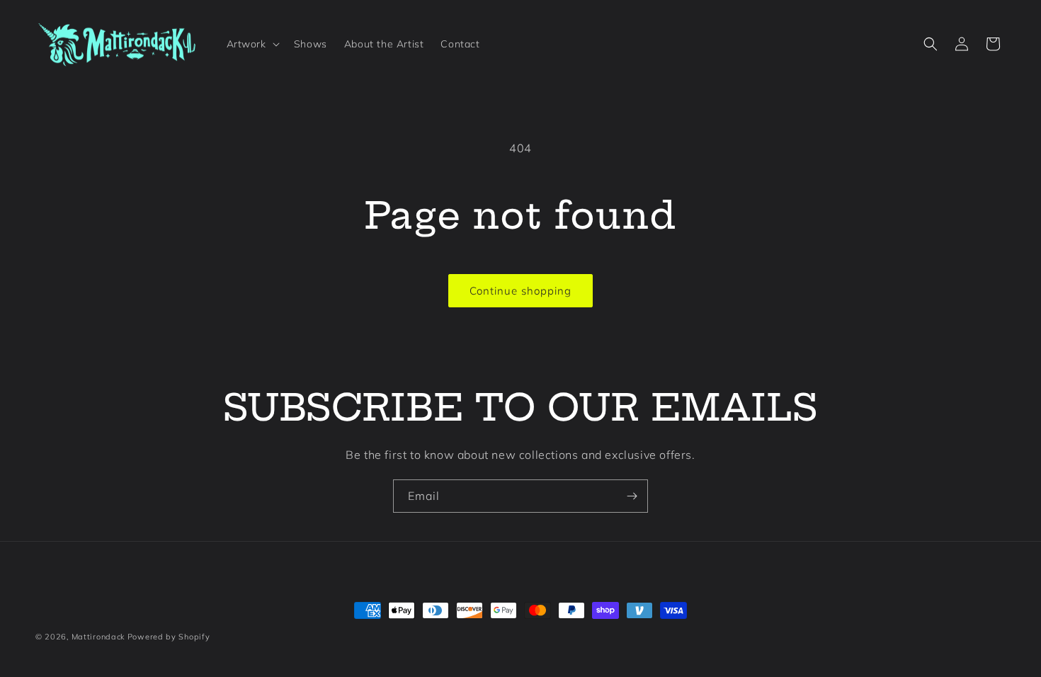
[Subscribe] (631, 496)
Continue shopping (520, 290)
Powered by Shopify (168, 637)
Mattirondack (98, 637)
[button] (251, 44)
